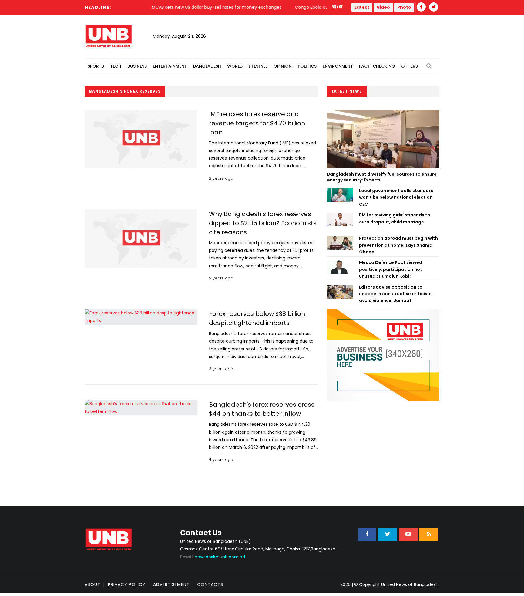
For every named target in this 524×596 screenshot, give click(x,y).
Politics (307, 66)
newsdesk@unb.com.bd (212, 557)
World (235, 66)
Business (137, 66)
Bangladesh (207, 66)
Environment (338, 66)
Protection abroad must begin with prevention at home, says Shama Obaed (398, 245)
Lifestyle (258, 66)
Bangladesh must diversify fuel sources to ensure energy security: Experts (382, 177)
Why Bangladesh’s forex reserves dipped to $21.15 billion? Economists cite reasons (263, 223)
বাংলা (338, 7)
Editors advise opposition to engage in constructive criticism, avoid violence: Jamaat (396, 294)
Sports (96, 66)
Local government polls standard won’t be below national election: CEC (396, 197)
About (92, 584)
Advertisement (171, 584)
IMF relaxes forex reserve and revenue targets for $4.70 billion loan (257, 123)
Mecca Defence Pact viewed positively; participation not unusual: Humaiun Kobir (390, 269)
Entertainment (170, 66)
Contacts (210, 584)
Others (409, 66)
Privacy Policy (127, 584)
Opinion (283, 66)
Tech (115, 66)
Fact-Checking (377, 66)
